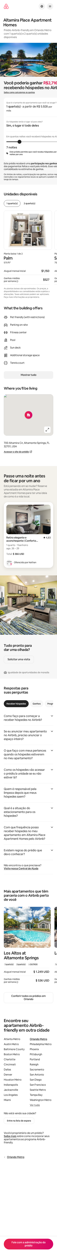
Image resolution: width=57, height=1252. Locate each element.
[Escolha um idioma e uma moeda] (42, 6)
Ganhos (37, 703)
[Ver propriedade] (27, 947)
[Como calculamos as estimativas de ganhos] (17, 281)
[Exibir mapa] (28, 415)
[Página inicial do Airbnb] (6, 6)
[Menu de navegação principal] (50, 6)
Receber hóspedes (16, 703)
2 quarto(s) (29, 203)
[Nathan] (9, 562)
